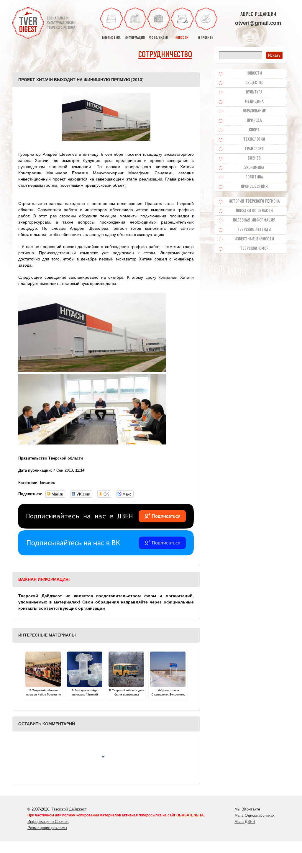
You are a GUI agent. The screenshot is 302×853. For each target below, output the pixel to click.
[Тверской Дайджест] (28, 23)
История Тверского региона (254, 201)
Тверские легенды (254, 230)
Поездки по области (254, 211)
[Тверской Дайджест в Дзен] (106, 527)
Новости (254, 73)
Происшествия (254, 187)
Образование (254, 111)
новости (181, 38)
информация (135, 38)
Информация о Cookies (48, 821)
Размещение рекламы (47, 828)
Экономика (254, 168)
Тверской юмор (254, 249)
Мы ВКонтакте (247, 809)
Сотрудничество (165, 55)
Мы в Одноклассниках (254, 815)
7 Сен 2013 (63, 470)
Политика (254, 177)
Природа (254, 121)
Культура (254, 92)
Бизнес (47, 482)
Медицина (254, 102)
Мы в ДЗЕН (244, 821)
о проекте (205, 38)
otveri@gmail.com (258, 23)
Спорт (254, 130)
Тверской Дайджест (69, 809)
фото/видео (158, 38)
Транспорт (254, 149)
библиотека (111, 38)
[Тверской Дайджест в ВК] (106, 554)
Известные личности (254, 239)
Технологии (254, 139)
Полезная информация (254, 220)
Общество (254, 83)
